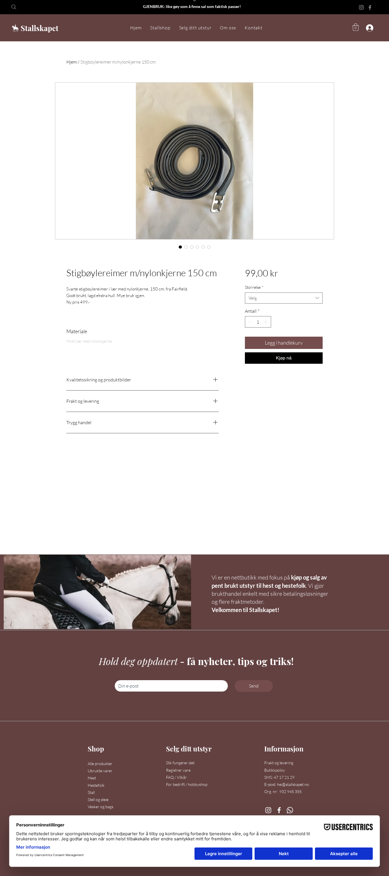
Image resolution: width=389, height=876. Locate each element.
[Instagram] (361, 7)
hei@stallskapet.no (293, 784)
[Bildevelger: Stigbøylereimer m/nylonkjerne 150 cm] (180, 247)
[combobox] (284, 298)
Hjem (71, 62)
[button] (160, 28)
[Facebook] (370, 7)
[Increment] (266, 321)
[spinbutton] (258, 321)
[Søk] (17, 7)
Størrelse (254, 287)
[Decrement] (250, 321)
